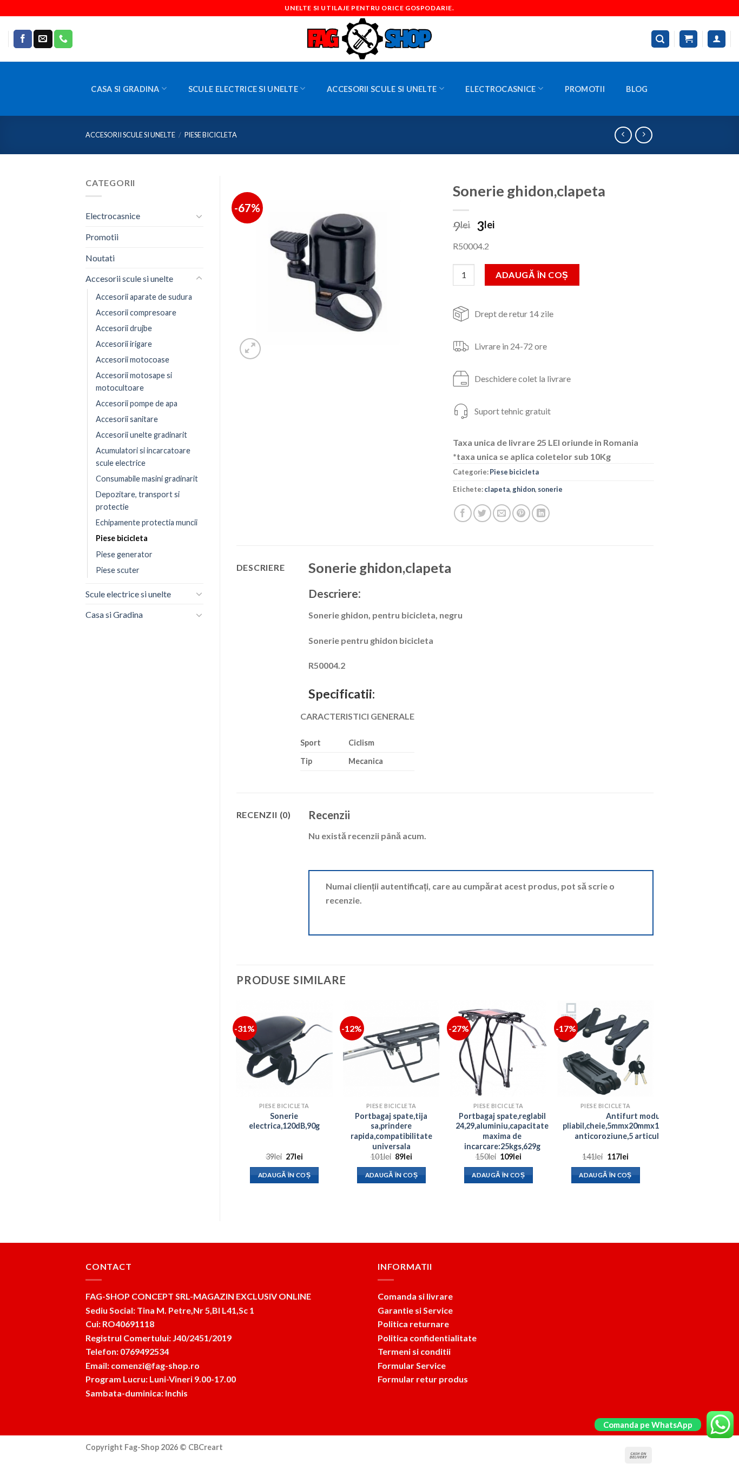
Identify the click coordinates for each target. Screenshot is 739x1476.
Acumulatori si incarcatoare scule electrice (143, 456)
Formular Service (412, 1365)
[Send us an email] (43, 39)
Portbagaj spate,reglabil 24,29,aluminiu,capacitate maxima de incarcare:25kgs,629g (502, 1131)
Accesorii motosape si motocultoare (134, 381)
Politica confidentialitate (427, 1338)
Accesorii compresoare (136, 312)
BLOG (637, 89)
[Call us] (63, 39)
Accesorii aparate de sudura (144, 296)
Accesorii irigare (124, 343)
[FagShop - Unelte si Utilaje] (369, 39)
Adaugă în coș (532, 274)
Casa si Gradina (125, 89)
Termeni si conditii (414, 1351)
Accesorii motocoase (132, 359)
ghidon (523, 489)
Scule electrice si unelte (243, 89)
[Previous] (237, 1101)
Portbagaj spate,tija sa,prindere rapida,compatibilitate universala (391, 1131)
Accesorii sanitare (127, 419)
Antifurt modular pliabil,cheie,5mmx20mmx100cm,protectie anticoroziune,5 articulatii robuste (638, 1126)
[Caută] (660, 39)
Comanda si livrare (415, 1296)
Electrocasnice (500, 89)
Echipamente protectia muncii (146, 522)
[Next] (653, 1101)
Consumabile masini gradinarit (147, 478)
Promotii (585, 89)
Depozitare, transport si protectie (138, 500)
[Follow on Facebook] (23, 39)
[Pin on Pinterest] (521, 513)
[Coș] (688, 39)
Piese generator (124, 554)
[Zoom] (250, 348)
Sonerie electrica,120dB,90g (284, 1121)
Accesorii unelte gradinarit (141, 434)
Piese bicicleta (210, 134)
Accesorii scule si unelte (382, 89)
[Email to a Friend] (502, 513)
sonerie (550, 489)
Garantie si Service (415, 1310)
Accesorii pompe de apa (136, 403)
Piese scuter (118, 570)
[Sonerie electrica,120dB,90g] (284, 1048)
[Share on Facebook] (463, 513)
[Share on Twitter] (482, 513)
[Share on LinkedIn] (541, 513)
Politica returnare (413, 1324)
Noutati (100, 258)
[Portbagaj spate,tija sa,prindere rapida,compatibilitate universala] (391, 1048)
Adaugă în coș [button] (284, 1174)
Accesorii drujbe (124, 328)
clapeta (497, 489)
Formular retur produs (423, 1379)
